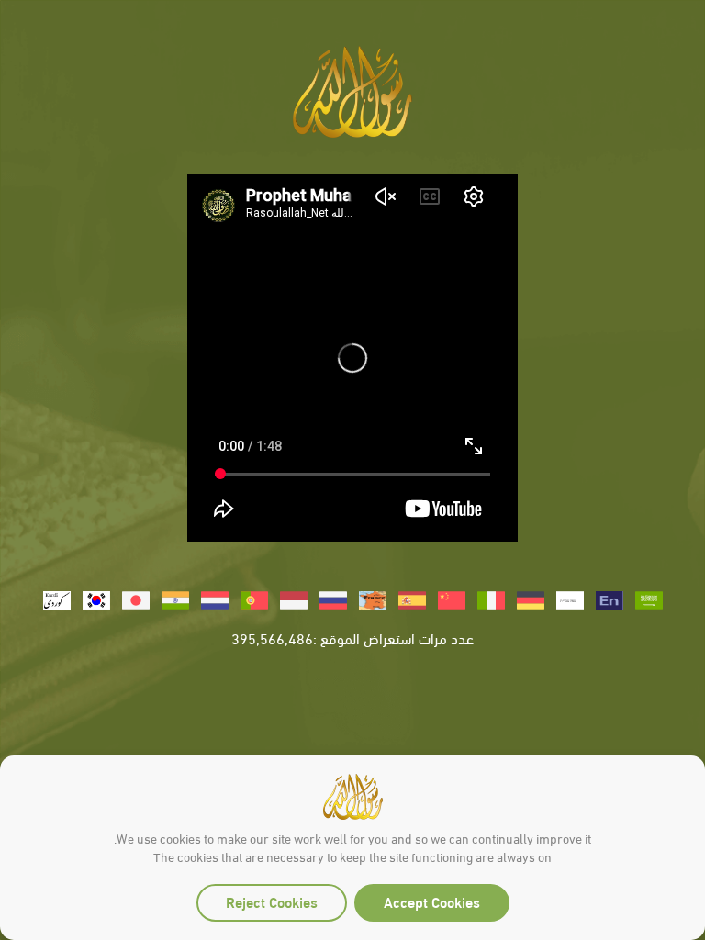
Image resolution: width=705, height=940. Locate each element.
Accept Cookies (432, 901)
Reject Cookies (272, 901)
